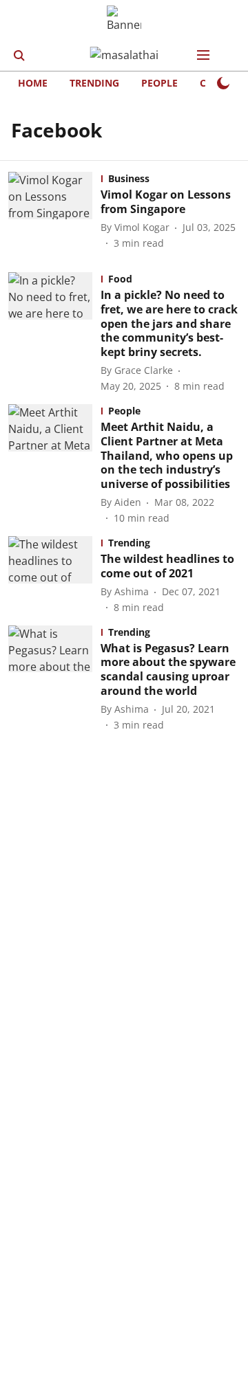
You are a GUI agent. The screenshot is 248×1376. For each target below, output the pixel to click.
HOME (33, 82)
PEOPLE (159, 82)
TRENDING (94, 82)
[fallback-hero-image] (54, 211)
